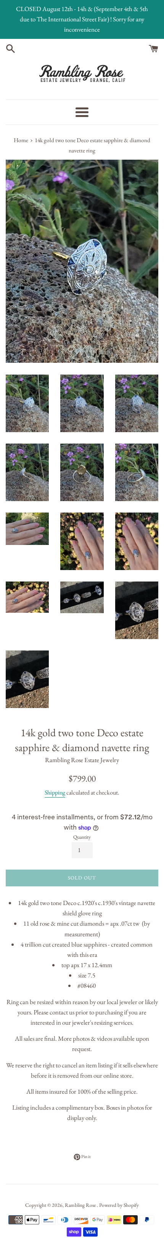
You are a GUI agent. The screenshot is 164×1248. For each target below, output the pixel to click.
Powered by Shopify (119, 1205)
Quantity (82, 836)
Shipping (55, 792)
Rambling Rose (81, 1205)
